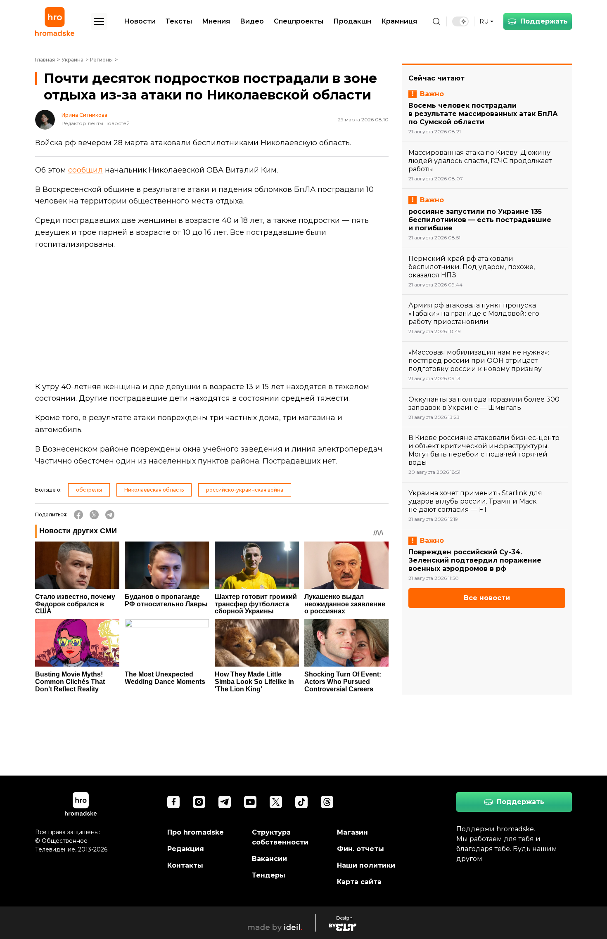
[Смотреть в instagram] (199, 802)
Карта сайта (359, 882)
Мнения (216, 21)
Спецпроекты (298, 21)
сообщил (85, 170)
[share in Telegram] (109, 514)
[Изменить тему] (460, 21)
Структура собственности (280, 837)
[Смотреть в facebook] (173, 802)
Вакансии (269, 859)
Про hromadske (195, 832)
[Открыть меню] (99, 21)
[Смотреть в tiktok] (301, 802)
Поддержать (544, 21)
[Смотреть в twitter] (276, 802)
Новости (140, 21)
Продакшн (352, 21)
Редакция (185, 849)
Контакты (185, 865)
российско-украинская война (244, 490)
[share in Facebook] (78, 514)
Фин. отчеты (360, 849)
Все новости (487, 598)
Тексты (179, 21)
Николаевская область (154, 490)
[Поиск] (436, 21)
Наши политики (366, 865)
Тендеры (268, 875)
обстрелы (89, 490)
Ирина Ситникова (84, 115)
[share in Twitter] (94, 514)
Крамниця (399, 21)
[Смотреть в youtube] (250, 802)
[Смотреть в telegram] (224, 802)
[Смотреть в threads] (327, 802)
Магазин (352, 832)
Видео (252, 21)
